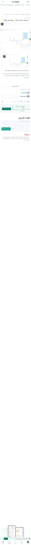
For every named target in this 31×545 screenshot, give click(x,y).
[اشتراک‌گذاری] (2, 101)
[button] (15, 36)
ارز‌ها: (29, 5)
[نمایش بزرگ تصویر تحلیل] (2, 24)
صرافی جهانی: (10, 5)
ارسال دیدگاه (6, 129)
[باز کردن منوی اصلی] (28, 1)
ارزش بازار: (3, 5)
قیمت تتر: (22, 5)
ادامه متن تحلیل (15, 86)
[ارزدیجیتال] (15, 1)
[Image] (15, 60)
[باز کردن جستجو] (3, 1)
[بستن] (2, 538)
